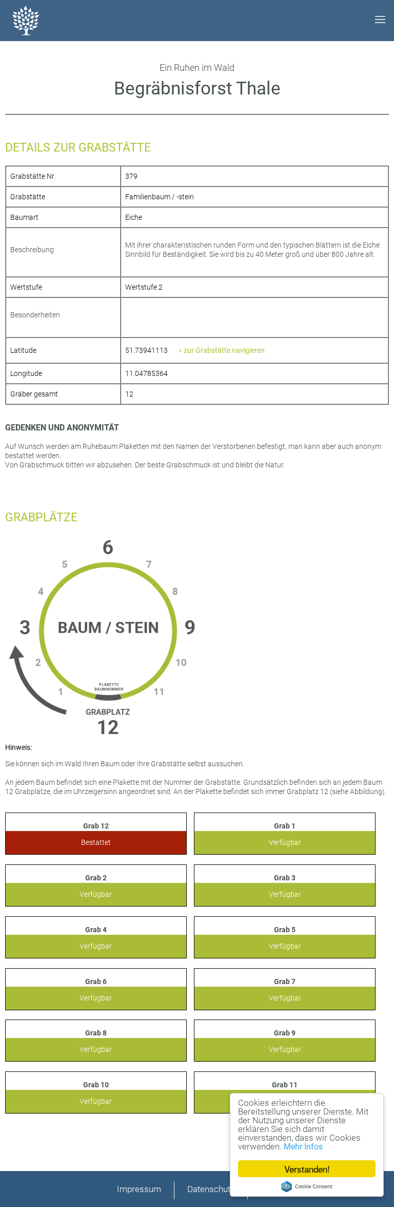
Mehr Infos (303, 1147)
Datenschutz (210, 1189)
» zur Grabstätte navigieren (222, 350)
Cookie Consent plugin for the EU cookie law (306, 1186)
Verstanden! (307, 1168)
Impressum (139, 1189)
